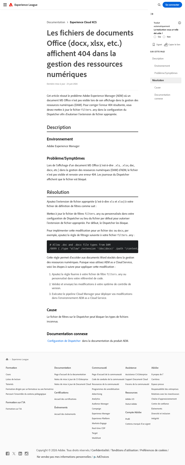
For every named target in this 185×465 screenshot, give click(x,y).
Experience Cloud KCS (83, 22)
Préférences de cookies (153, 450)
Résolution (158, 80)
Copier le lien (174, 44)
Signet (159, 44)
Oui (159, 36)
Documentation (56, 22)
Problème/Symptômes (165, 73)
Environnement (162, 65)
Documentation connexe (162, 96)
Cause (157, 87)
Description (158, 58)
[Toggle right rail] (152, 14)
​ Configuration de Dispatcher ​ (64, 341)
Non (169, 36)
